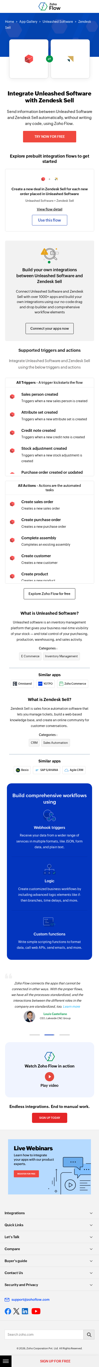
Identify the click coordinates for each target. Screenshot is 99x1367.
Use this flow (49, 220)
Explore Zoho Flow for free (49, 594)
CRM (34, 742)
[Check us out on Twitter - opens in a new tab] (16, 1311)
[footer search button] (88, 1334)
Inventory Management (61, 656)
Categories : (48, 648)
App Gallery (28, 21)
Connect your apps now (49, 328)
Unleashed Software (58, 21)
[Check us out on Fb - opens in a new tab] (8, 1311)
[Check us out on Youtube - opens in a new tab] (36, 1311)
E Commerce (30, 656)
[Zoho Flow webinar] (49, 1166)
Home (9, 21)
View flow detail (49, 209)
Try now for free (50, 136)
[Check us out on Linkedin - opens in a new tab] (25, 1311)
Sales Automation (55, 742)
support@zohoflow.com (31, 1299)
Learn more (71, 1006)
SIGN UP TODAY (49, 1117)
